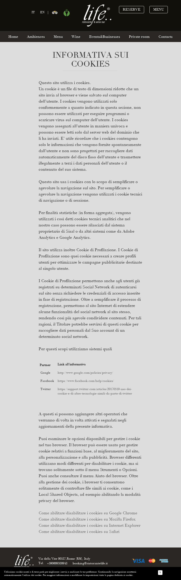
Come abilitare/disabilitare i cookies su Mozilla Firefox (87, 519)
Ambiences (36, 36)
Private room (139, 36)
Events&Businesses (104, 36)
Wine (76, 36)
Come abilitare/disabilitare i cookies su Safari (79, 531)
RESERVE (131, 9)
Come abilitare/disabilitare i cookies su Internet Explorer (89, 525)
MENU (158, 9)
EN (42, 12)
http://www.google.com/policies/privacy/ (85, 373)
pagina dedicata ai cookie (119, 575)
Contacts (165, 36)
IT (33, 12)
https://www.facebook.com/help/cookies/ (86, 381)
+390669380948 (57, 563)
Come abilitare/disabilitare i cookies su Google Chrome (88, 513)
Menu (58, 36)
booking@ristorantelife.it (90, 563)
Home (13, 36)
